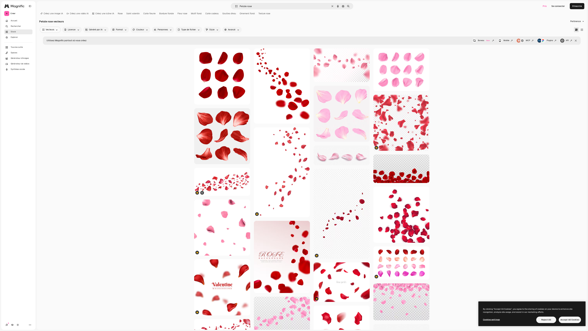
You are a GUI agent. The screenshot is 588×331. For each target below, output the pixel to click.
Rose (120, 13)
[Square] (581, 29)
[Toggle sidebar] (30, 6)
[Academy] (12, 324)
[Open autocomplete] (235, 6)
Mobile (506, 40)
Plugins (550, 40)
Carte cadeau (212, 13)
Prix (545, 6)
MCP (528, 40)
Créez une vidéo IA (79, 13)
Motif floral (196, 13)
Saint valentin (133, 13)
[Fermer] (576, 40)
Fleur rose (182, 13)
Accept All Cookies (569, 319)
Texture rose (264, 13)
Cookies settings (491, 319)
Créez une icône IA (104, 13)
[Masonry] (576, 29)
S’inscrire (577, 6)
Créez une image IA (53, 13)
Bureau (484, 40)
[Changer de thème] (17, 324)
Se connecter (558, 6)
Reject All (546, 319)
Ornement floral (247, 13)
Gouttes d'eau (229, 13)
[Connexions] (6, 324)
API (567, 40)
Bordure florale (166, 13)
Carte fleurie (149, 13)
